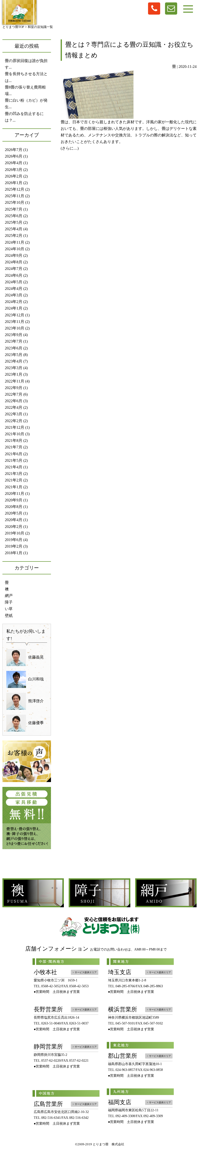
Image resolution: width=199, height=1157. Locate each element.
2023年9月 (13, 335)
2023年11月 (14, 322)
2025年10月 (14, 202)
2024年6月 (13, 275)
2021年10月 (14, 434)
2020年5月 (13, 513)
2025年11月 (14, 196)
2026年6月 (13, 156)
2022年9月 (13, 388)
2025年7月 (13, 209)
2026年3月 (13, 170)
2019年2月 (13, 546)
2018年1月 (13, 553)
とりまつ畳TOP (13, 27)
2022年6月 (13, 401)
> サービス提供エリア (85, 972)
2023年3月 (13, 368)
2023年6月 (13, 348)
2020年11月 (14, 493)
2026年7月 (13, 150)
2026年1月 (13, 183)
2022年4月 (13, 407)
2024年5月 (13, 282)
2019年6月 (13, 540)
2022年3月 (13, 414)
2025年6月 (13, 216)
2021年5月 (13, 460)
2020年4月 (13, 520)
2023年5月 (13, 355)
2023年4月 (13, 361)
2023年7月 (13, 341)
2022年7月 (13, 394)
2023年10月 (14, 328)
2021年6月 (13, 454)
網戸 (9, 596)
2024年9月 (13, 255)
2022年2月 (13, 421)
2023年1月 (13, 374)
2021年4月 (13, 467)
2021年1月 (13, 487)
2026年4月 (13, 163)
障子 (9, 602)
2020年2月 (13, 527)
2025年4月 (13, 229)
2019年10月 (14, 533)
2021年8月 (13, 440)
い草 (9, 609)
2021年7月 (13, 447)
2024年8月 (13, 262)
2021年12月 (14, 427)
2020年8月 (13, 507)
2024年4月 (13, 288)
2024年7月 (13, 269)
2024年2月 (13, 302)
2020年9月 (13, 500)
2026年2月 (13, 176)
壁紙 (9, 616)
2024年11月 (14, 242)
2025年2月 (13, 235)
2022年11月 (14, 381)
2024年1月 (13, 308)
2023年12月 (14, 315)
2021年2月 (13, 480)
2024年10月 (14, 249)
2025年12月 (14, 189)
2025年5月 (13, 222)
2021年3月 (13, 474)
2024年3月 (13, 295)
